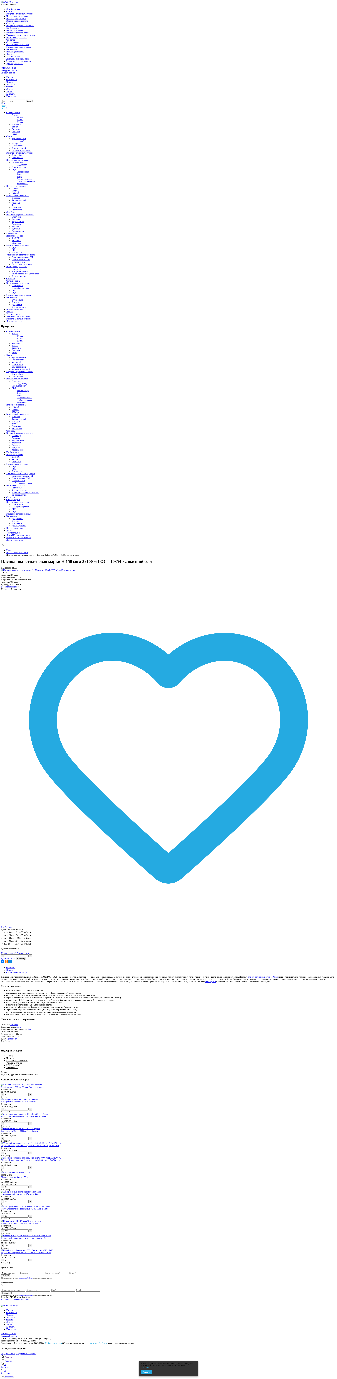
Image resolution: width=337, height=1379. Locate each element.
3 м (29, 1029)
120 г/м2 (15, 188)
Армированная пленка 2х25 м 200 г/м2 (18, 1102)
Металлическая (18, 262)
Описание (10, 968)
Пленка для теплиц (15, 52)
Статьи (9, 89)
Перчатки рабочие (14, 30)
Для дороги (17, 304)
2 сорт (19, 176)
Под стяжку (22, 165)
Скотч (9, 11)
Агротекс (16, 226)
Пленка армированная (16, 18)
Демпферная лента (14, 63)
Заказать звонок (8, 73)
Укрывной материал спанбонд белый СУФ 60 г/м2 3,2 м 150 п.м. (30, 1145)
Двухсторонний (19, 148)
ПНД (14, 250)
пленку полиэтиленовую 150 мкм (263, 977)
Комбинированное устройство (25, 274)
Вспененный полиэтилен (17, 21)
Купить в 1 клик (8, 958)
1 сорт (19, 174)
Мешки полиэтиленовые (17, 33)
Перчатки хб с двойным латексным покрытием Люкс (25, 1238)
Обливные (16, 243)
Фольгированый (19, 200)
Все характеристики (10, 587)
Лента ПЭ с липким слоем (18, 59)
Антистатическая (24, 179)
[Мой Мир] (10, 961)
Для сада (15, 302)
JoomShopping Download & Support (16, 1299)
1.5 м (18, 1027)
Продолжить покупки (26, 1353)
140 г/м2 (15, 191)
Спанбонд (10, 23)
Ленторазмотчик (19, 276)
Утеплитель (17, 210)
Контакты (10, 94)
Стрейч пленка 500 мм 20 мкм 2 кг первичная (21, 1087)
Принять (146, 1372)
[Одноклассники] (6, 961)
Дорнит (9, 54)
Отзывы (10, 82)
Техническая (17, 162)
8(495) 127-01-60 (8, 68)
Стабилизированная (26, 181)
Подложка (16, 207)
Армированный (19, 138)
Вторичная (16, 129)
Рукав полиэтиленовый (17, 1060)
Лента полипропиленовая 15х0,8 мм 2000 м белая (23, 1116)
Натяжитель (17, 269)
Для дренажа (17, 300)
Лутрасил (16, 229)
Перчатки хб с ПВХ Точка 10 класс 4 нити (20, 1223)
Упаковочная (22, 184)
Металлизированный (21, 150)
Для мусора (17, 252)
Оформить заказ (8, 1353)
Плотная (10, 1058)
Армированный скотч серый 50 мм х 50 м (20, 1194)
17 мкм (20, 117)
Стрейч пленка (13, 9)
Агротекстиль (18, 221)
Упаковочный (18, 141)
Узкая (14, 134)
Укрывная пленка (14, 1063)
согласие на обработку (25, 1278)
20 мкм (20, 120)
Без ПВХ (16, 238)
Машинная (16, 124)
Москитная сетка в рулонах (18, 61)
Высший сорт (23, 172)
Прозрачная (12, 1039)
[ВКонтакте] (2, 961)
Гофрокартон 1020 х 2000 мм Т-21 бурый (19, 1131)
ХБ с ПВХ (16, 240)
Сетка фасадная (13, 42)
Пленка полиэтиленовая (17, 16)
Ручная (15, 115)
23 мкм (20, 122)
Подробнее (145, 1367)
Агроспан (16, 219)
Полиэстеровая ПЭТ (21, 259)
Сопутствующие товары (17, 972)
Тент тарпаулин (13, 56)
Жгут (14, 205)
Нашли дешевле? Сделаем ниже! (15, 953)
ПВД (14, 169)
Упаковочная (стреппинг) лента (20, 35)
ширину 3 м (210, 981)
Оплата (9, 87)
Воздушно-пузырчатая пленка (19, 14)
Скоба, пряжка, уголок (22, 264)
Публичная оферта (53, 1343)
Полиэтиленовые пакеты (17, 44)
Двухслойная (17, 155)
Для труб (16, 202)
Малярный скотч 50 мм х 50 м (14, 1177)
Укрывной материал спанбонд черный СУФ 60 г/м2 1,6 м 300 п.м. (30, 1160)
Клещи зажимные (20, 271)
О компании (11, 79)
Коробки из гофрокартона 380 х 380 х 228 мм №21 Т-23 (26, 1253)
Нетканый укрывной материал (20, 25)
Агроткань (16, 224)
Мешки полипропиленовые (18, 47)
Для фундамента (19, 307)
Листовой (16, 198)
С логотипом (17, 146)
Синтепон (10, 40)
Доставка (10, 84)
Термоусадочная (19, 167)
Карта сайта (11, 96)
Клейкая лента (12, 28)
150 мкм (14, 1024)
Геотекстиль (11, 49)
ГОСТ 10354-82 (13, 1065)
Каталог (10, 77)
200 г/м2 (15, 193)
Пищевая (16, 131)
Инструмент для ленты (16, 37)
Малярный (16, 143)
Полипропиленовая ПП (22, 257)
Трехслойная (17, 157)
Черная (15, 127)
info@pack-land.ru (9, 70)
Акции (9, 91)
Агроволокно (18, 231)
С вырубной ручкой (20, 288)
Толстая (9, 1056)
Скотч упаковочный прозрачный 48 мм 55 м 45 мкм (24, 1209)
